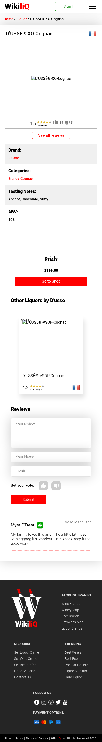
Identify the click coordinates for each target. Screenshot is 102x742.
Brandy (13, 178)
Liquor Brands (71, 628)
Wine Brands (70, 604)
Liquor (22, 19)
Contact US (22, 677)
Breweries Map (72, 622)
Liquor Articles (24, 671)
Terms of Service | (38, 738)
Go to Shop (51, 281)
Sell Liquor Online (26, 652)
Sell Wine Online (25, 659)
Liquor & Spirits (76, 671)
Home (8, 19)
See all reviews (51, 135)
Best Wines (73, 652)
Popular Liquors (76, 665)
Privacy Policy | (15, 738)
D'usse (13, 158)
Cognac (26, 178)
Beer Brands (70, 616)
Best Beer (72, 659)
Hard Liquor (73, 677)
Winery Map (70, 610)
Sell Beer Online (25, 665)
